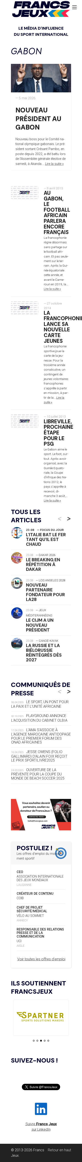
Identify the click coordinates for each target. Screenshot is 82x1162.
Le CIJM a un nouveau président (40, 625)
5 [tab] (48, 1041)
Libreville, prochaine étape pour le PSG (58, 432)
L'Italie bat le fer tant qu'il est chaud (46, 539)
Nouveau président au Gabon (38, 119)
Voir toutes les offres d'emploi (41, 959)
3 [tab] (41, 1041)
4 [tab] (45, 1041)
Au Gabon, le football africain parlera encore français (57, 213)
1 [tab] (34, 1041)
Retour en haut (59, 1150)
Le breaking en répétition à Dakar (43, 564)
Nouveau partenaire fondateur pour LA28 (45, 592)
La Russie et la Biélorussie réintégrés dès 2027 (44, 653)
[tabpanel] (41, 1018)
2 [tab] (37, 1041)
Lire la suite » (54, 164)
